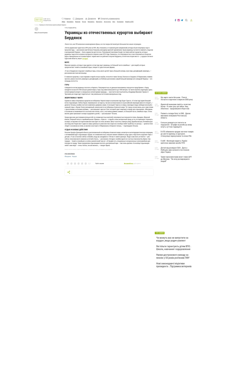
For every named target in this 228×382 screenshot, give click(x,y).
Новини (67, 19)
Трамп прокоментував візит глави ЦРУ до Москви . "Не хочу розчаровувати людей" (176, 159)
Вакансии (77, 21)
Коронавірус (70, 21)
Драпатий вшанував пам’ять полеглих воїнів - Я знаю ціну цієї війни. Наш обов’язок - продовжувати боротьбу (176, 106)
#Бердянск (68, 156)
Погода (84, 21)
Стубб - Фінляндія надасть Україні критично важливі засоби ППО (174, 142)
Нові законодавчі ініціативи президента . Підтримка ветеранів (173, 265)
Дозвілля (92, 19)
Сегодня (85, 58)
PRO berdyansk (70, 154)
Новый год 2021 (129, 21)
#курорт (74, 156)
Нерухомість (91, 21)
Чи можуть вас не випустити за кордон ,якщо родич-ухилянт (172, 239)
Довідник (79, 19)
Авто (113, 21)
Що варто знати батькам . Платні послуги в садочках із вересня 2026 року (177, 98)
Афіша (63, 21)
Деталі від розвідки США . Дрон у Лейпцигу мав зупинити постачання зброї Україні (175, 150)
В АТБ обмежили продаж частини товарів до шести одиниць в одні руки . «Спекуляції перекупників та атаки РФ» (177, 134)
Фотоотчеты (107, 21)
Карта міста (99, 21)
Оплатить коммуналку (110, 19)
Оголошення (120, 21)
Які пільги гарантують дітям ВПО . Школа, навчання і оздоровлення (173, 248)
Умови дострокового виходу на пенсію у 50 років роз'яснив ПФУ (172, 256)
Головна (36, 25)
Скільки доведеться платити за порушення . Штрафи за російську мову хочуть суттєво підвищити (176, 125)
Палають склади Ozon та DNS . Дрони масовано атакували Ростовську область (175, 115)
